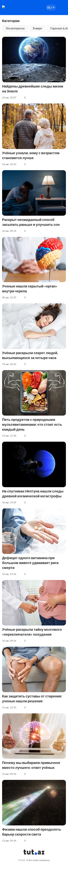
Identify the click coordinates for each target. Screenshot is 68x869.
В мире (37, 28)
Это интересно (15, 28)
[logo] (12, 6)
